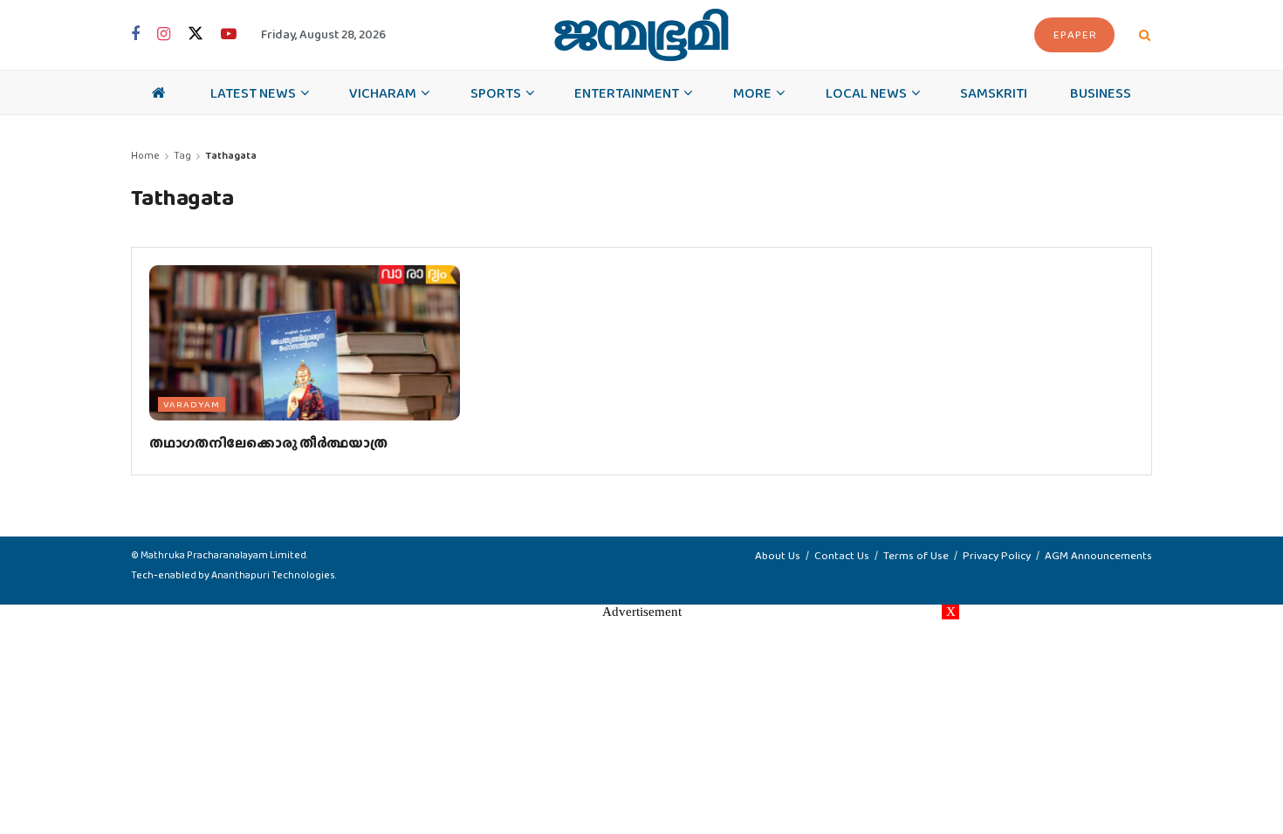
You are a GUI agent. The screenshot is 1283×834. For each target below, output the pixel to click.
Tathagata (231, 155)
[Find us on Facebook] (135, 34)
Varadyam (191, 404)
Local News (866, 92)
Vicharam (382, 92)
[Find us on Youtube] (229, 34)
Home (145, 155)
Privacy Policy (997, 555)
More (752, 92)
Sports (495, 92)
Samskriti (993, 92)
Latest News (253, 92)
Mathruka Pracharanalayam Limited (223, 555)
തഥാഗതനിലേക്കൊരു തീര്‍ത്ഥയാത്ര (268, 443)
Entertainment (626, 92)
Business (1100, 92)
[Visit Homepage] (641, 35)
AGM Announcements (1098, 555)
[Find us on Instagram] (163, 34)
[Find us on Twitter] (195, 34)
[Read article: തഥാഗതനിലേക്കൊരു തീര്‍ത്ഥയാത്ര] (304, 342)
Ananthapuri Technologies (273, 575)
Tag (182, 155)
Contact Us (841, 555)
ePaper (1075, 34)
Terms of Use (916, 555)
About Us (777, 555)
